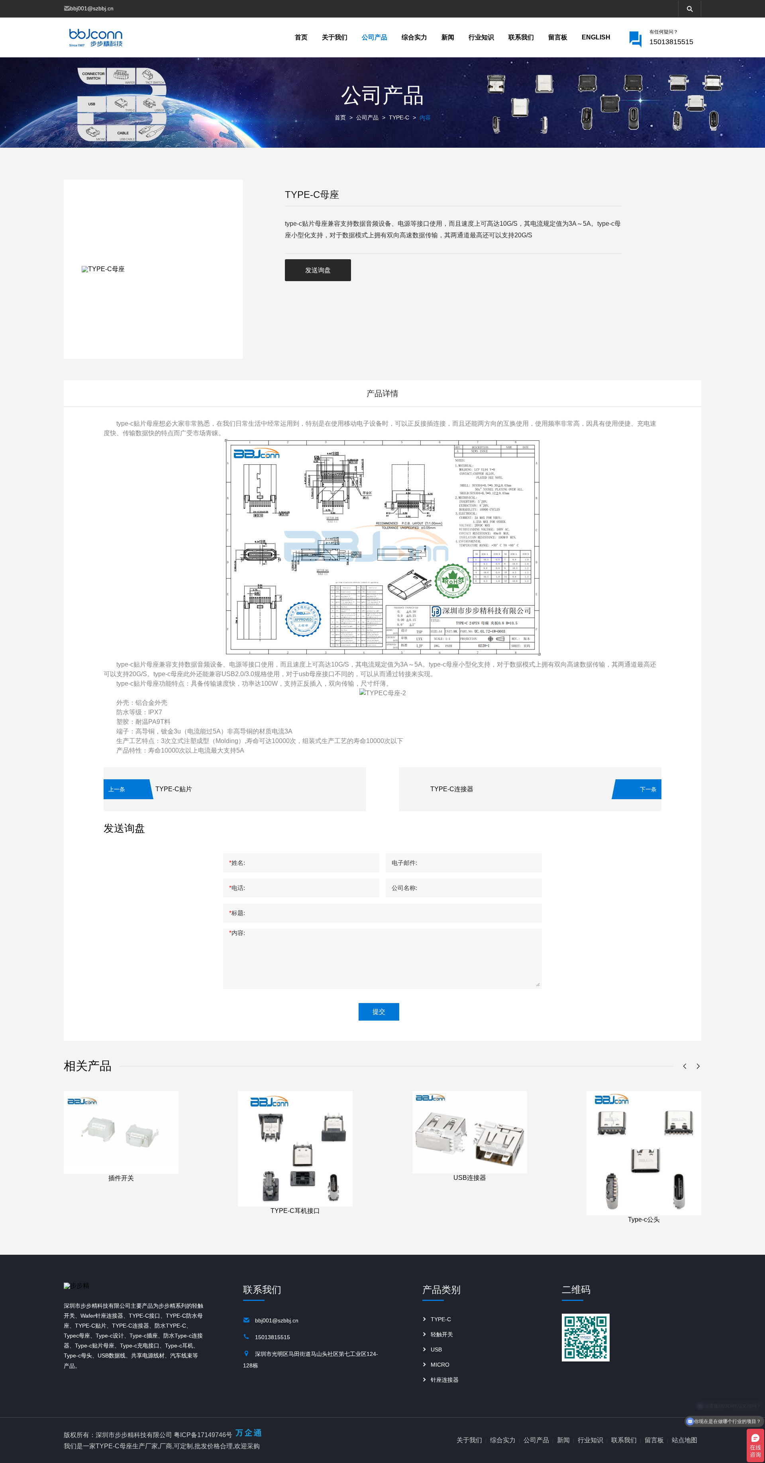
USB (436, 1349)
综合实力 (414, 37)
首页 (301, 37)
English (596, 37)
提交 (379, 1011)
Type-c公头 (644, 1219)
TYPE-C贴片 (173, 789)
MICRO (440, 1364)
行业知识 (481, 37)
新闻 (447, 37)
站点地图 (684, 1440)
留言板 (557, 37)
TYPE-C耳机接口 (295, 1210)
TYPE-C (399, 117)
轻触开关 (442, 1334)
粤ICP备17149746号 (203, 1435)
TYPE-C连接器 (451, 789)
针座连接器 (445, 1380)
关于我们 (334, 37)
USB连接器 (469, 1177)
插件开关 (121, 1178)
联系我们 (521, 37)
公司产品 (374, 37)
